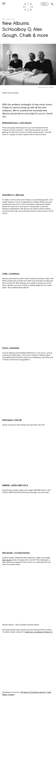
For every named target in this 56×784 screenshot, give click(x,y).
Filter (44, 4)
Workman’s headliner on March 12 (38, 632)
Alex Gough (6, 560)
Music (4, 19)
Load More (28, 769)
